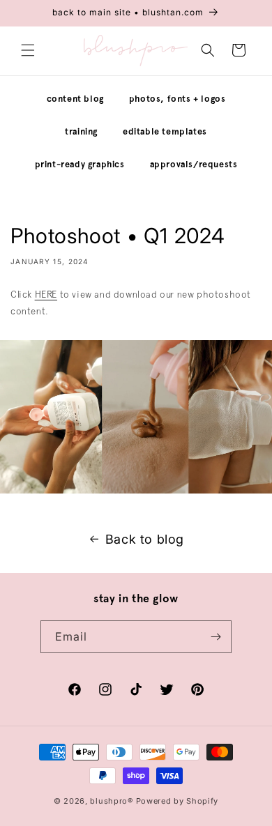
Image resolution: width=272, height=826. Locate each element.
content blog (75, 98)
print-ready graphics (80, 164)
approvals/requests (194, 164)
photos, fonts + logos (177, 98)
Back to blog (144, 539)
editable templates (165, 131)
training (81, 131)
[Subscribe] (215, 636)
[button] (28, 50)
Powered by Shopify (177, 801)
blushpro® (111, 801)
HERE (46, 294)
